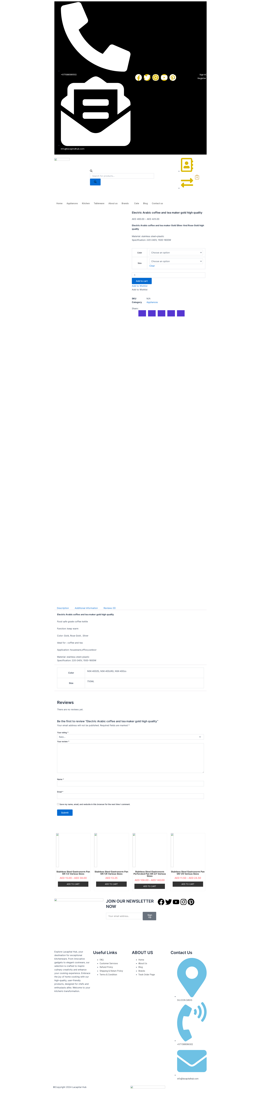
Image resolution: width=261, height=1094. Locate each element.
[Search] (95, 182)
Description (63, 608)
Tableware (99, 203)
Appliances (72, 203)
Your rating (62, 732)
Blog (145, 203)
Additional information (86, 608)
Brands (125, 203)
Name (60, 779)
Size (140, 263)
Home (59, 203)
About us (113, 203)
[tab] (62, 608)
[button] (139, 286)
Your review (63, 741)
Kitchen (86, 203)
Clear (152, 265)
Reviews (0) (110, 608)
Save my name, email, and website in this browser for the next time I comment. (95, 804)
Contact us (157, 203)
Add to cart (142, 281)
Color (139, 252)
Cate (136, 203)
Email (60, 792)
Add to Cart (73, 884)
